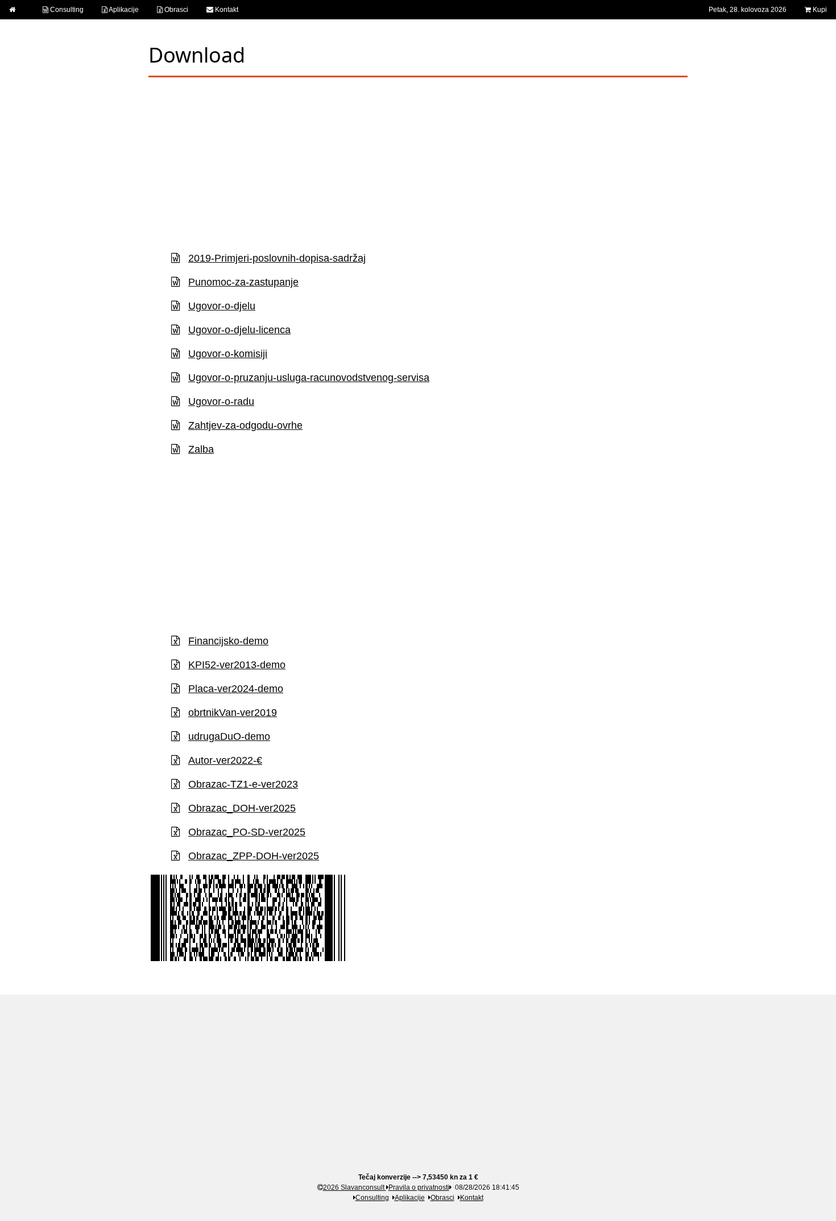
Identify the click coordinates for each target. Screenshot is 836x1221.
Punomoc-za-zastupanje (243, 282)
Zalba (201, 449)
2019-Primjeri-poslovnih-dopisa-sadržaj (277, 258)
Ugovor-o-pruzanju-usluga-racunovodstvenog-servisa (308, 377)
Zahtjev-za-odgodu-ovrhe (245, 425)
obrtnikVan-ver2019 (232, 712)
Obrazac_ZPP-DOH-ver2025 (253, 856)
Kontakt (225, 10)
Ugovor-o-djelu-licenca (239, 330)
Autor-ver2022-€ (225, 760)
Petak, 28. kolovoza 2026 (748, 10)
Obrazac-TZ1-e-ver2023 (243, 784)
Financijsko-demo (228, 641)
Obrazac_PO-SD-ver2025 (246, 832)
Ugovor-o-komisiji (227, 353)
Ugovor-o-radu (221, 401)
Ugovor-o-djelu (221, 306)
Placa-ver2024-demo (235, 688)
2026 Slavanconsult (354, 1187)
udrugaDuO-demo (229, 736)
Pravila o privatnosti (418, 1187)
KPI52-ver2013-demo (236, 664)
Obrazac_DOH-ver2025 (242, 808)
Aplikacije (123, 10)
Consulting (66, 10)
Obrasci (175, 10)
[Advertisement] (418, 162)
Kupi (819, 10)
